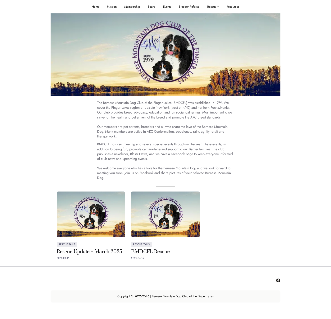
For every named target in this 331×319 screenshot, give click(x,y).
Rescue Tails (67, 244)
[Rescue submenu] (218, 7)
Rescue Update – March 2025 (89, 252)
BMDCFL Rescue (150, 252)
